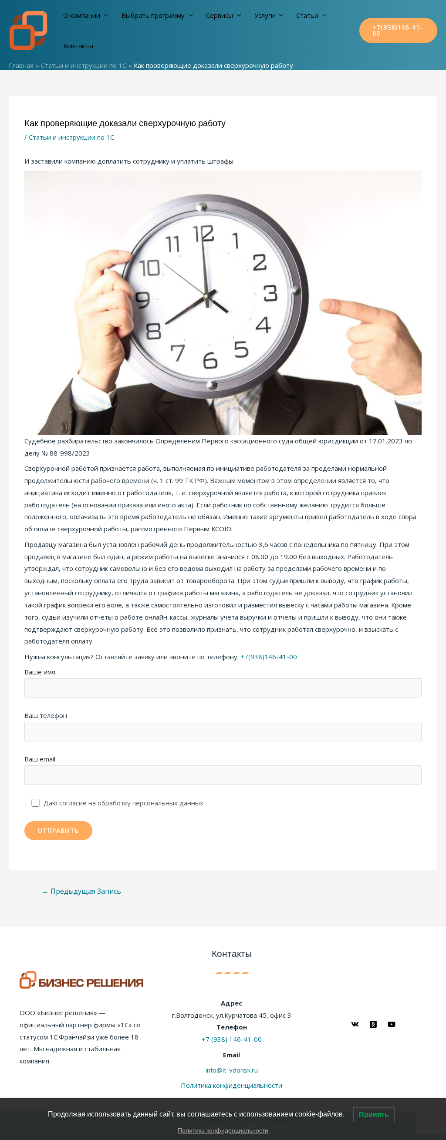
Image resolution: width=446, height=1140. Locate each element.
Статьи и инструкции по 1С (71, 137)
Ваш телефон (45, 715)
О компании (81, 15)
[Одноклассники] (373, 1024)
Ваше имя (39, 671)
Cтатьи (307, 15)
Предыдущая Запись (81, 891)
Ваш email (39, 758)
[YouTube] (391, 1024)
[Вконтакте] (355, 1024)
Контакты (78, 45)
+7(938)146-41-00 (268, 656)
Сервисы (219, 15)
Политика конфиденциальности (231, 1085)
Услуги (264, 15)
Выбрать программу (153, 15)
